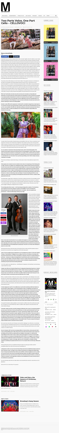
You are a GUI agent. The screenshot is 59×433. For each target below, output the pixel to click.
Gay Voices (28, 15)
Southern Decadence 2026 (48, 167)
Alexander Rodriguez (9, 27)
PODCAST (34, 15)
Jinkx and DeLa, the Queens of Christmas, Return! (28, 379)
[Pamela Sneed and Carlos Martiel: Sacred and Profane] (48, 240)
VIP (44, 15)
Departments (12, 15)
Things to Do (21, 15)
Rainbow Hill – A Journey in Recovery (50, 124)
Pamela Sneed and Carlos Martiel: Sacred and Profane (50, 234)
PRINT (48, 15)
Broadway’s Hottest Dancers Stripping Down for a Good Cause (51, 201)
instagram (4, 215)
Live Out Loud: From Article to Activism (51, 107)
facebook (5, 56)
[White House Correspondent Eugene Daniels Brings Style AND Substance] (48, 146)
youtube (4, 219)
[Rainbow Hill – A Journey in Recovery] (48, 129)
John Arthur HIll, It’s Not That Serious (50, 312)
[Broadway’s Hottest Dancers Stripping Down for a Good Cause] (48, 206)
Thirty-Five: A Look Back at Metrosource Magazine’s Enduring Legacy (50, 91)
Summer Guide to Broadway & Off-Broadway (50, 184)
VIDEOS (40, 15)
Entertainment (27, 27)
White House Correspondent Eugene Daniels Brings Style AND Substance (50, 140)
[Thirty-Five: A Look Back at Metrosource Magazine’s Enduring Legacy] (48, 96)
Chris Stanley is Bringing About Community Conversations (50, 318)
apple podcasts (3, 223)
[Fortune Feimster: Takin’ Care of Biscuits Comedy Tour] (48, 256)
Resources (4, 15)
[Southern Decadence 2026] (48, 173)
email (17, 56)
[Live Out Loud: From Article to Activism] (48, 113)
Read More (13, 391)
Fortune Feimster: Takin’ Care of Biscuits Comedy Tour (49, 251)
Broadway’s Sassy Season (29, 401)
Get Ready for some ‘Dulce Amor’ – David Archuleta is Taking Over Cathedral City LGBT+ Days (50, 217)
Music (31, 27)
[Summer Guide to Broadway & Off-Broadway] (48, 190)
